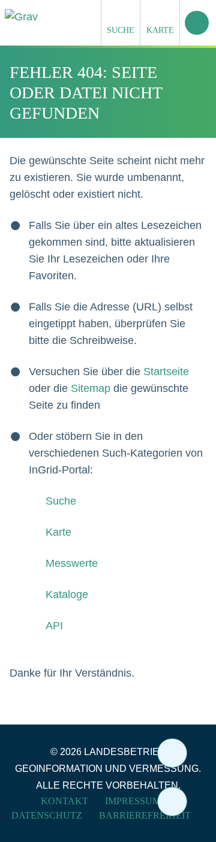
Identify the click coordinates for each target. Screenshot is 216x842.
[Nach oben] (172, 801)
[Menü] (197, 23)
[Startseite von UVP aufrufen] (81, 16)
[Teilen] (172, 753)
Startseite (166, 372)
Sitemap (90, 388)
